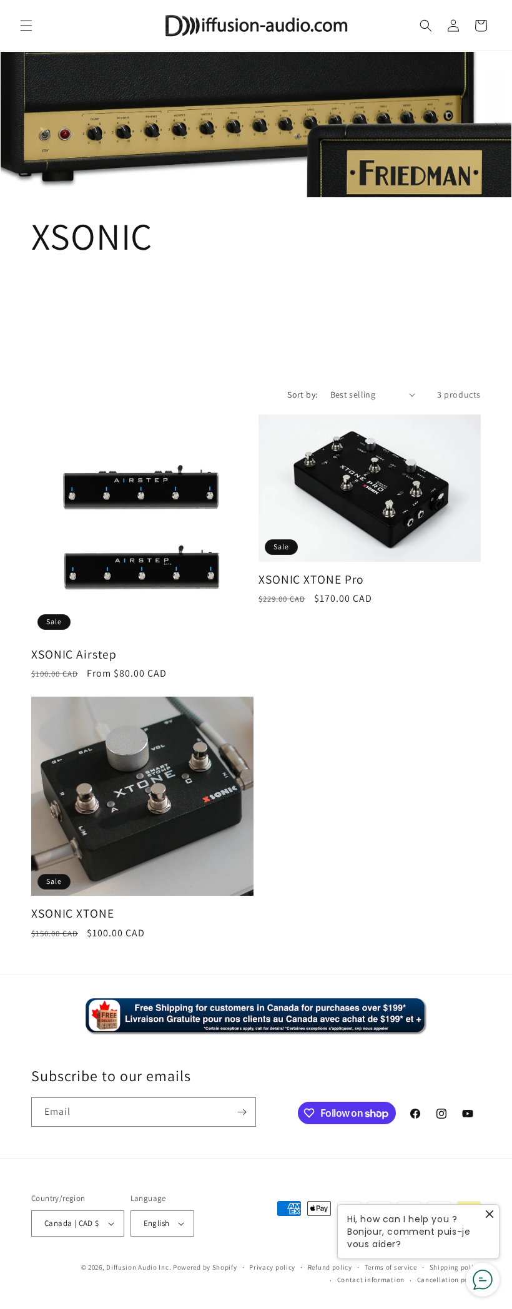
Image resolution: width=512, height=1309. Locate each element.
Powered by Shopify (205, 1267)
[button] (26, 25)
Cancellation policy (449, 1279)
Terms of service (391, 1267)
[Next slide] (496, 124)
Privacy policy (272, 1267)
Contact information (371, 1279)
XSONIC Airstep (74, 654)
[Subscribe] (241, 1112)
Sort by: (302, 394)
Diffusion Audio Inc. (138, 1267)
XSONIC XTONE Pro (311, 579)
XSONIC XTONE (72, 913)
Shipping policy (455, 1267)
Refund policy (330, 1267)
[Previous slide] (15, 124)
